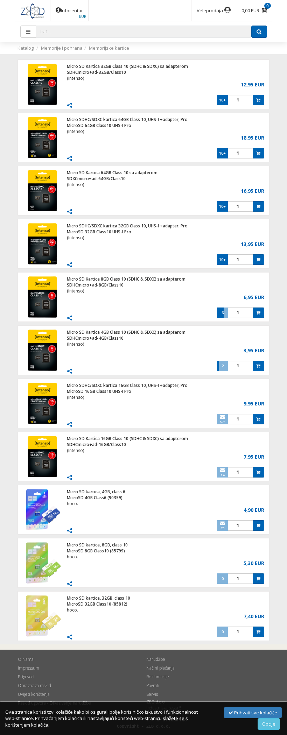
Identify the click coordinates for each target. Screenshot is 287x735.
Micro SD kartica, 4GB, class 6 (96, 492)
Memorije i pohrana (62, 48)
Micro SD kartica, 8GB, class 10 (97, 545)
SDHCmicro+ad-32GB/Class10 (96, 72)
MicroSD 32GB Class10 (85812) (97, 604)
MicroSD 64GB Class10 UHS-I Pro (99, 125)
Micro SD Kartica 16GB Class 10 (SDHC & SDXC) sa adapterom (127, 438)
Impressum (28, 668)
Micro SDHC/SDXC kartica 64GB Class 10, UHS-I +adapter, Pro (127, 119)
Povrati (152, 685)
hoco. (72, 504)
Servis (152, 694)
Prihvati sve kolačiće (255, 712)
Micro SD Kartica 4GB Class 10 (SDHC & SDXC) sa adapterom (126, 332)
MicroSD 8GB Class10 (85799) (96, 551)
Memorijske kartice (109, 48)
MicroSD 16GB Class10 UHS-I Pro (99, 391)
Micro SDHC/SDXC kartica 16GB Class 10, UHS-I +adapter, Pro (127, 385)
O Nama (26, 659)
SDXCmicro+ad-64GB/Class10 (96, 179)
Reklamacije (157, 677)
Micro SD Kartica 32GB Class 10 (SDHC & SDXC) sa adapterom (127, 66)
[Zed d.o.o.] (32, 10)
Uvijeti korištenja (34, 694)
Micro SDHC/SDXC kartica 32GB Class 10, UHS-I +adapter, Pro (127, 226)
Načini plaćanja (160, 668)
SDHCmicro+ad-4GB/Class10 (95, 338)
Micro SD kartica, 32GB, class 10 (98, 598)
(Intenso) (75, 78)
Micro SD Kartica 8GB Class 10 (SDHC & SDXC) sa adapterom (126, 279)
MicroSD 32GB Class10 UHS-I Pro (99, 232)
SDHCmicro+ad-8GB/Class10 (95, 285)
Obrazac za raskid (34, 685)
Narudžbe (155, 659)
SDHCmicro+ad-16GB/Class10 (96, 444)
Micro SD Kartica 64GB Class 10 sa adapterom (112, 173)
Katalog (26, 48)
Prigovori (26, 677)
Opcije (268, 724)
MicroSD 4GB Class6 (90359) (94, 498)
